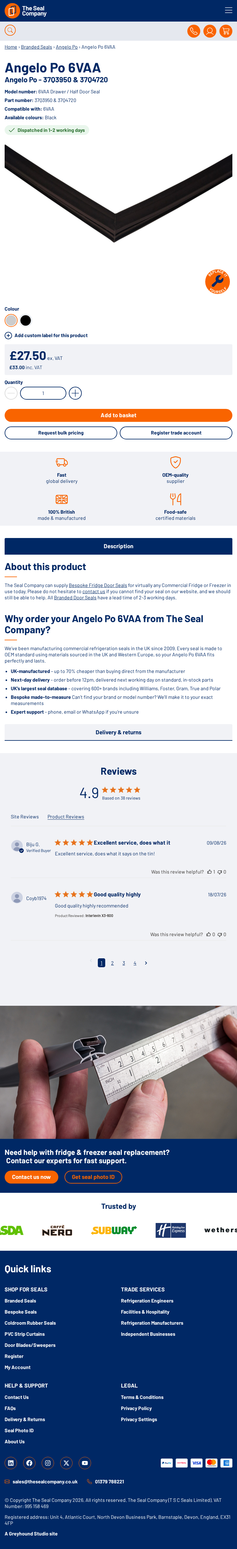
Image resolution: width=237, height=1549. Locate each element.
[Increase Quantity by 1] (75, 393)
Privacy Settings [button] (139, 1419)
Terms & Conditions (142, 1397)
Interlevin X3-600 (99, 915)
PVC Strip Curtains (25, 1334)
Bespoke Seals (21, 1312)
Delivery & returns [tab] (118, 732)
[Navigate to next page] (146, 962)
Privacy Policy (136, 1408)
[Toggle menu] (228, 10)
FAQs (10, 1408)
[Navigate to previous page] (91, 960)
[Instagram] (48, 1463)
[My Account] (209, 31)
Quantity (14, 382)
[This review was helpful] (209, 871)
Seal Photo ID (19, 1430)
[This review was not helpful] (220, 871)
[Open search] (10, 30)
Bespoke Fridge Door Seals (98, 585)
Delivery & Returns (25, 1419)
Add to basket (118, 414)
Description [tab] (118, 545)
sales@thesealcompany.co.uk (45, 1481)
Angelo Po (67, 47)
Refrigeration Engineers (147, 1300)
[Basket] (225, 31)
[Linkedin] (11, 1463)
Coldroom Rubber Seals (30, 1323)
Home (11, 47)
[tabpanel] (118, 638)
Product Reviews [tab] (66, 816)
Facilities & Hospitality (145, 1312)
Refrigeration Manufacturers (152, 1323)
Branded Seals (36, 47)
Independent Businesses (148, 1334)
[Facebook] (29, 1463)
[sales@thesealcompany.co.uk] (7, 1481)
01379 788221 (109, 1481)
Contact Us (17, 1397)
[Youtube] (85, 1463)
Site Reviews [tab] (25, 816)
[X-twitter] (66, 1463)
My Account (18, 1367)
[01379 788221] (89, 1481)
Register (14, 1356)
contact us (93, 591)
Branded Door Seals (75, 597)
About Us (15, 1441)
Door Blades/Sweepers (30, 1345)
